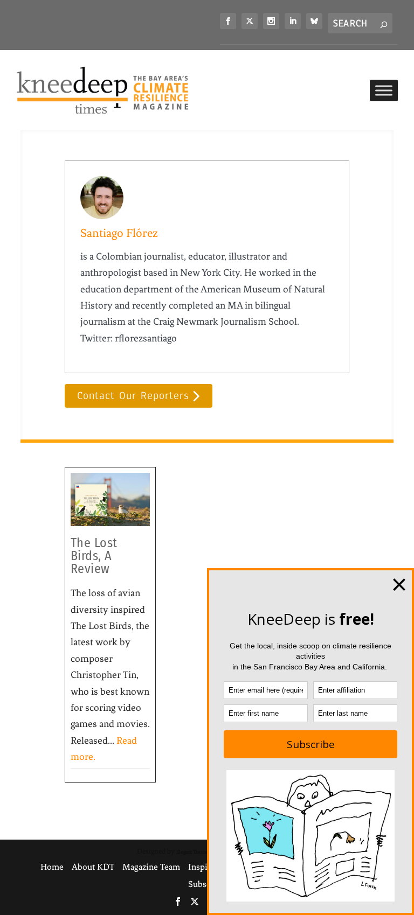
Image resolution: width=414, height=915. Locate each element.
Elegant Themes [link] (193, 852)
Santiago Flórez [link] (119, 233)
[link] (228, 21)
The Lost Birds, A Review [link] (94, 555)
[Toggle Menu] (383, 90)
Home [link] (52, 867)
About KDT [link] (93, 867)
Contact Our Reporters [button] (133, 395)
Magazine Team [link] (151, 867)
